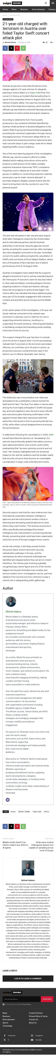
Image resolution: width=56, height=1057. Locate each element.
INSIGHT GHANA (24, 812)
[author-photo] (28, 869)
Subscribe (47, 999)
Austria (13, 812)
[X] (11, 48)
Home (5, 15)
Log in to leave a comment (28, 978)
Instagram (39, 1035)
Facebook (11, 1035)
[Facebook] (5, 48)
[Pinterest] (17, 48)
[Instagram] (32, 1036)
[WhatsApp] (23, 48)
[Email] (8, 800)
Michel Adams (10, 42)
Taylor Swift (35, 92)
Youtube (38, 1040)
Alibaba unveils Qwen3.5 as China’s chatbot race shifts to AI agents (15, 845)
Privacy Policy (26, 1004)
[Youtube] (32, 1040)
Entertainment (15, 15)
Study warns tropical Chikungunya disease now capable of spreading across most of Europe (41, 846)
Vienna (46, 812)
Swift (51, 434)
